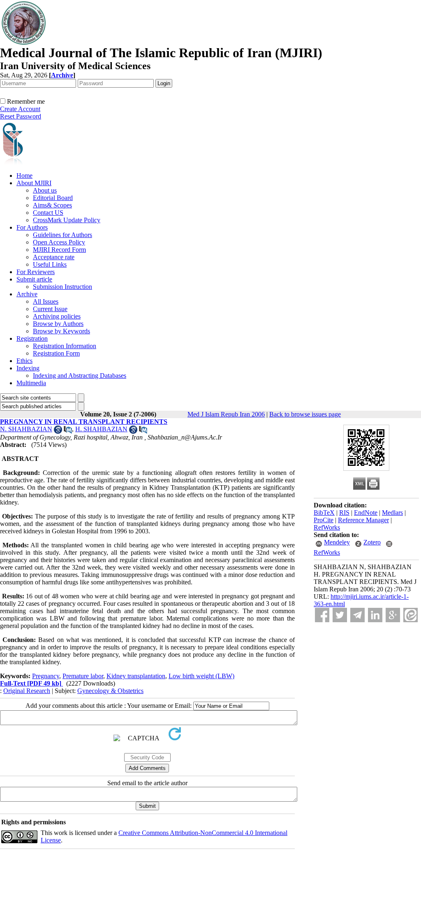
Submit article (34, 279)
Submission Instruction (62, 286)
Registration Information (64, 345)
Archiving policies (57, 316)
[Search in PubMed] (68, 431)
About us (45, 190)
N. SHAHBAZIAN (26, 429)
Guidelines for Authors (62, 234)
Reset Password (20, 116)
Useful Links (50, 264)
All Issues (45, 301)
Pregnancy (45, 675)
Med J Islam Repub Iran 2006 (226, 414)
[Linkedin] (375, 615)
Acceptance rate (53, 256)
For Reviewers (35, 271)
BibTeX (324, 512)
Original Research (26, 690)
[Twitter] (340, 615)
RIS (344, 512)
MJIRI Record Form (59, 249)
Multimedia (31, 382)
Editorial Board (53, 197)
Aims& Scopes (52, 205)
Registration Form (56, 353)
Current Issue (50, 308)
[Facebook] (322, 615)
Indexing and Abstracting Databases (79, 375)
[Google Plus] (393, 615)
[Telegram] (357, 615)
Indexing (27, 368)
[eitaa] (410, 615)
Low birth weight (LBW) (201, 675)
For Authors (32, 227)
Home (24, 175)
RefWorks (327, 527)
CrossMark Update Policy (66, 219)
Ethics (24, 360)
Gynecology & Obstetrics (110, 690)
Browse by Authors (58, 323)
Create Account (20, 108)
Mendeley (337, 542)
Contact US (48, 212)
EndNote (365, 512)
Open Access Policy (59, 242)
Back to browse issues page (305, 414)
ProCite (323, 519)
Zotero (372, 542)
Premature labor (82, 675)
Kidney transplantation (135, 675)
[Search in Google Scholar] (58, 431)
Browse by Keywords (61, 331)
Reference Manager (363, 519)
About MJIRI (33, 182)
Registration (32, 338)
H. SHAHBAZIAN (101, 429)
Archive (26, 294)
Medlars (392, 512)
